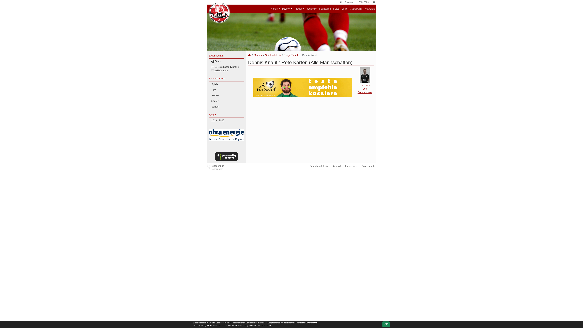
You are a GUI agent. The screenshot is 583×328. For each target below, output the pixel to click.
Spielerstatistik (217, 78)
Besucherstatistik (319, 166)
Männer (286, 8)
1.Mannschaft (216, 55)
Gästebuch (356, 8)
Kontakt (336, 166)
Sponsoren (325, 8)
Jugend (311, 8)
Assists (215, 95)
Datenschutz (368, 166)
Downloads (349, 2)
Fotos (336, 8)
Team (217, 61)
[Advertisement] (311, 125)
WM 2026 (364, 2)
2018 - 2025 (217, 120)
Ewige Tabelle (291, 55)
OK (386, 324)
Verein (274, 8)
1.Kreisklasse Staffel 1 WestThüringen (225, 69)
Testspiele (369, 8)
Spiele (214, 84)
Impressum (351, 166)
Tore (213, 90)
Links (345, 8)
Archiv (212, 114)
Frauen (298, 8)
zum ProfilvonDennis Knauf (365, 89)
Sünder (215, 106)
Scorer (214, 101)
